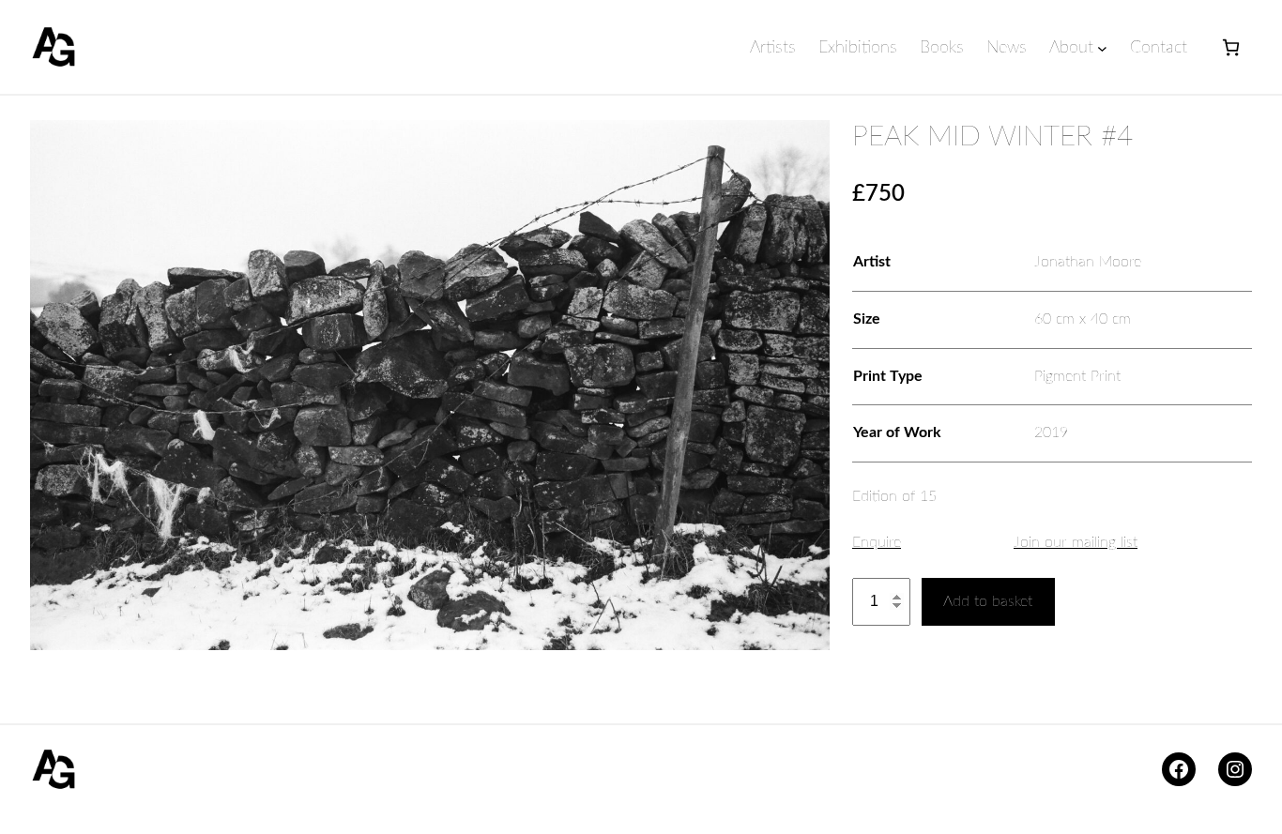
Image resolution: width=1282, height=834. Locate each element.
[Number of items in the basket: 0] (1231, 47)
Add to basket (987, 601)
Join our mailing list (1075, 542)
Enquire (876, 542)
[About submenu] (1102, 48)
